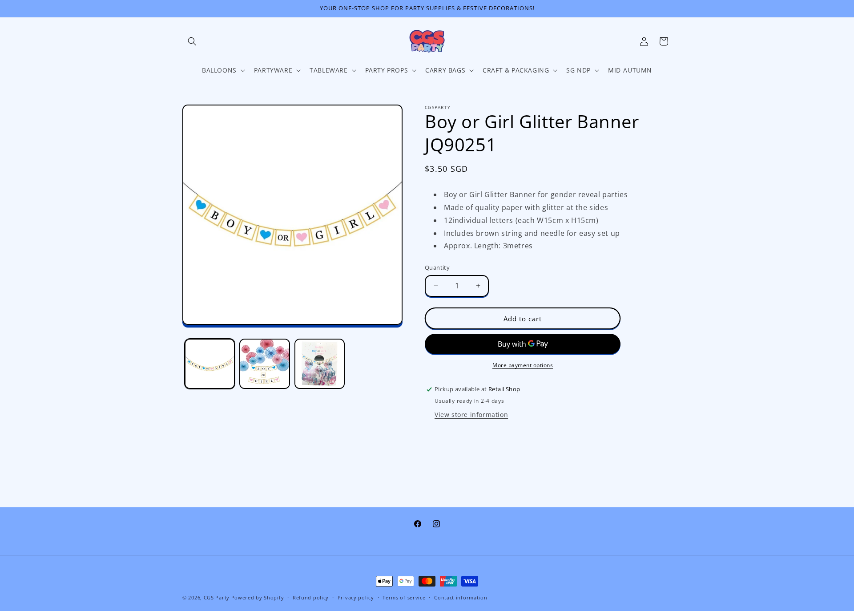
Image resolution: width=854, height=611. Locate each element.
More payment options (522, 365)
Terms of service (404, 597)
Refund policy (311, 597)
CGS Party (217, 597)
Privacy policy (356, 597)
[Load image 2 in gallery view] (264, 364)
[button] (192, 41)
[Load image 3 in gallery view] (319, 364)
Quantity (437, 267)
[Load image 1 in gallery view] (210, 364)
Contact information (460, 597)
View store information (471, 414)
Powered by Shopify (257, 597)
